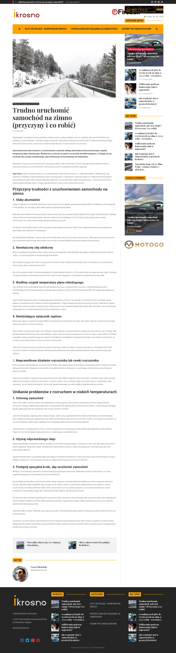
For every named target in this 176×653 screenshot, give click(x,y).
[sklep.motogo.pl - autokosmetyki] (144, 9)
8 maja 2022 (19, 131)
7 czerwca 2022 (146, 79)
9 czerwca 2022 (135, 63)
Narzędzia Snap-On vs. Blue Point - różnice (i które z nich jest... (148, 167)
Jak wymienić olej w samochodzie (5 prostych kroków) (148, 101)
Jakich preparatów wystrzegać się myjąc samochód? (40, 2)
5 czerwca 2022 (146, 93)
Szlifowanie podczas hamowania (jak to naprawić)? (149, 87)
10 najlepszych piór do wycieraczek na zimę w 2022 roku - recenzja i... (150, 73)
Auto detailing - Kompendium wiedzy (46, 29)
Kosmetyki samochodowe (136, 29)
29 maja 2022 (145, 108)
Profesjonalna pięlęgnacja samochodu (94, 29)
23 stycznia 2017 (73, 2)
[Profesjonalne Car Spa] (144, 244)
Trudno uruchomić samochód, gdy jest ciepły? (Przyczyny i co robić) (143, 56)
